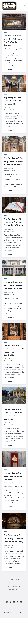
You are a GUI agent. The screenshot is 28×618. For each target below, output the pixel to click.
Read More (9, 69)
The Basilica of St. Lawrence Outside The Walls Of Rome (13, 222)
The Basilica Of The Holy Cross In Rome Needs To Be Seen (13, 161)
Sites (5, 32)
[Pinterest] (10, 601)
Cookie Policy (14, 583)
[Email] (21, 601)
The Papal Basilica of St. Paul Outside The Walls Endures (13, 286)
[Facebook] (14, 601)
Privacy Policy (14, 579)
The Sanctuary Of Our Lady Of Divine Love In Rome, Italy (13, 538)
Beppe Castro (9, 49)
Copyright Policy (14, 590)
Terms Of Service (14, 586)
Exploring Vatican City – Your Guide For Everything (13, 101)
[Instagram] (6, 601)
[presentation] (14, 22)
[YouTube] (17, 601)
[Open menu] (24, 5)
